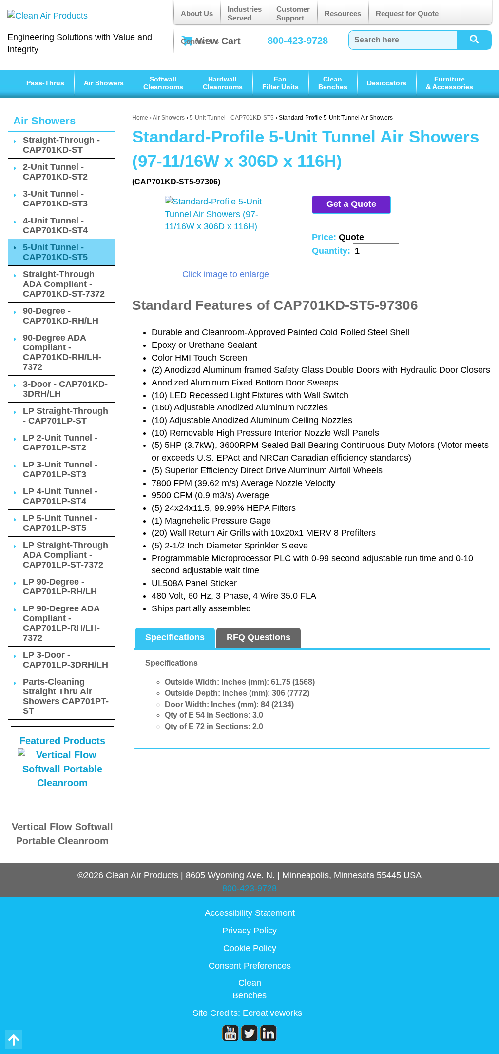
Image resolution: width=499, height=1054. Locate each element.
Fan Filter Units (280, 83)
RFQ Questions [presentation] (258, 637)
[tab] (175, 638)
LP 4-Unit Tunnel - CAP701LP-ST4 (60, 496)
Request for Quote (407, 13)
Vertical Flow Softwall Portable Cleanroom (62, 833)
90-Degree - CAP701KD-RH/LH (60, 315)
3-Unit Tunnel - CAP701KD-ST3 (55, 198)
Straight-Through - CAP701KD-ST (61, 145)
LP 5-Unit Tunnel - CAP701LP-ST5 (60, 523)
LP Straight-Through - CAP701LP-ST (65, 416)
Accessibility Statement (250, 913)
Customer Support (293, 13)
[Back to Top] (13, 1039)
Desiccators (386, 83)
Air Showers (104, 83)
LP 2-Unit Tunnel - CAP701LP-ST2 (60, 442)
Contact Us (200, 41)
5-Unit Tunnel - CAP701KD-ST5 (232, 117)
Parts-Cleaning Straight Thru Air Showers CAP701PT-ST (66, 696)
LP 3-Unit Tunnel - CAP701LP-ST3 (60, 469)
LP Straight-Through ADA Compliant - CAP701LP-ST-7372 (65, 554)
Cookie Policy (249, 948)
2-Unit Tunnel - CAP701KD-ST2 (55, 172)
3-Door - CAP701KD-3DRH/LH (65, 389)
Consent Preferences (250, 966)
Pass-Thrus (45, 83)
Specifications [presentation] (175, 637)
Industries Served (245, 13)
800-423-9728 (249, 888)
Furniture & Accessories (449, 83)
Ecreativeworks (272, 1013)
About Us (197, 13)
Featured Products (62, 740)
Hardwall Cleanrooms (223, 83)
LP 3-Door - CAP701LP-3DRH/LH (65, 659)
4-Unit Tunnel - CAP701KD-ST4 (55, 225)
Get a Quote (351, 204)
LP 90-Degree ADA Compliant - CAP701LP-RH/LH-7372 (61, 623)
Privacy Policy (249, 930)
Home (140, 117)
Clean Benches (332, 83)
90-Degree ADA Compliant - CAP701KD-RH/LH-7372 (62, 352)
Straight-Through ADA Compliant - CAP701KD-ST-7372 (64, 284)
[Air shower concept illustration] (225, 232)
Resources (343, 13)
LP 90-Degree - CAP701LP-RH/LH (60, 586)
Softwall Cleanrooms (163, 83)
